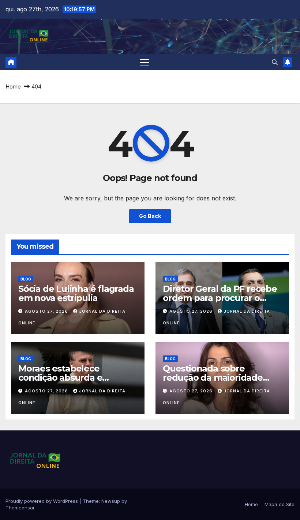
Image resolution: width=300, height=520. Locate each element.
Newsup (110, 501)
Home (13, 86)
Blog (25, 279)
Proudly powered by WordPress (42, 501)
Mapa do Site (280, 504)
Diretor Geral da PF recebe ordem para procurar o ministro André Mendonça (220, 297)
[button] (275, 62)
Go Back (150, 216)
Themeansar (19, 507)
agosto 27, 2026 (47, 311)
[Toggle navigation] (144, 62)
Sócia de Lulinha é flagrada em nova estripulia (76, 293)
